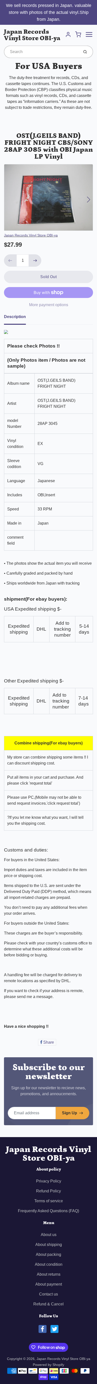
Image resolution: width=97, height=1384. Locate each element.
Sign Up (69, 1113)
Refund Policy (48, 1191)
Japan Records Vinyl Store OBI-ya (32, 35)
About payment (48, 1284)
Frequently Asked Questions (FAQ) (48, 1211)
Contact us (48, 1294)
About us (48, 1235)
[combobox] (41, 52)
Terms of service (48, 1201)
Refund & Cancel (48, 1304)
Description (15, 317)
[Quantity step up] (35, 260)
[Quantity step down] (10, 260)
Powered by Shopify (48, 1365)
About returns (48, 1274)
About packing (48, 1254)
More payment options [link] (48, 305)
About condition (48, 1264)
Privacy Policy (48, 1181)
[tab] (18, 318)
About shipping (48, 1244)
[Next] (88, 199)
